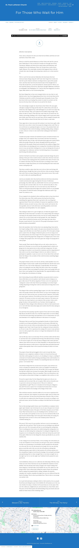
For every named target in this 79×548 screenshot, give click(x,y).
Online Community (42, 4)
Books (59, 22)
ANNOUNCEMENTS (52, 4)
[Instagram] (41, 538)
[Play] (12, 35)
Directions (35, 529)
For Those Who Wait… (19, 22)
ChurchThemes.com (48, 543)
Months (71, 22)
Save (39, 44)
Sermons (54, 3)
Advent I (50, 29)
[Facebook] (38, 538)
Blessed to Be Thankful (20, 503)
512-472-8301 (36, 525)
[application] (39, 36)
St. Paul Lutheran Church (16, 5)
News (70, 6)
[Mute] (63, 35)
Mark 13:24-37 (57, 29)
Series (55, 22)
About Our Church (46, 3)
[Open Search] (72, 4)
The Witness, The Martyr (59, 503)
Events (59, 3)
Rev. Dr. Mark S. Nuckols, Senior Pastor (37, 29)
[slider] (65, 36)
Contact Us (65, 3)
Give (70, 3)
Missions (69, 4)
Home (38, 3)
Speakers (65, 22)
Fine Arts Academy (62, 6)
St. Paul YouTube (62, 4)
